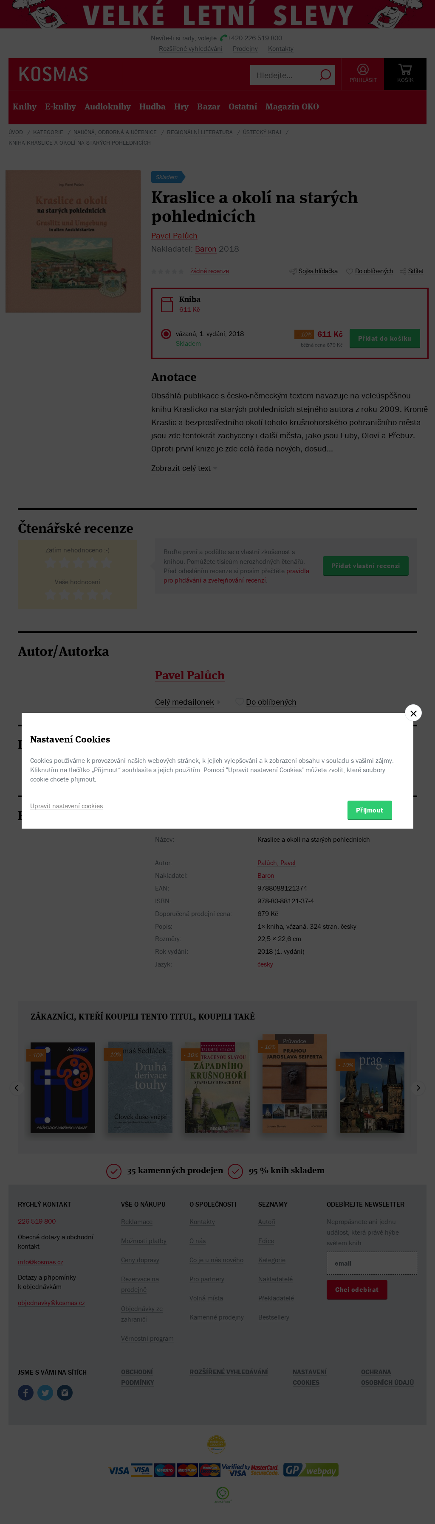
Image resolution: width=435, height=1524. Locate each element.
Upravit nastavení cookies (66, 805)
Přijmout (370, 810)
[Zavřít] (413, 712)
